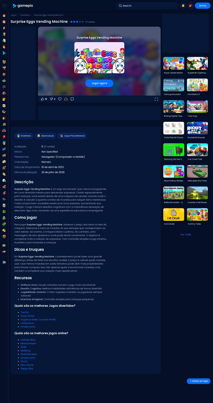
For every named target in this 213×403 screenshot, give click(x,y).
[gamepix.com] (23, 5)
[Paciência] (4, 205)
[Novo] (4, 40)
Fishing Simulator (172, 94)
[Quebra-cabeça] (4, 180)
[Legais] (4, 112)
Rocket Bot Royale (196, 137)
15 (46, 99)
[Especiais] (4, 53)
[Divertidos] (4, 143)
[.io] (4, 155)
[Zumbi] (4, 236)
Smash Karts (28, 326)
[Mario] (4, 168)
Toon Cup (192, 116)
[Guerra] (4, 224)
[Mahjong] (4, 162)
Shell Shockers (29, 354)
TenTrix (25, 312)
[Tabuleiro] (4, 81)
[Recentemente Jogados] (4, 22)
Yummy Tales (194, 224)
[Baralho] (4, 105)
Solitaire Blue (28, 339)
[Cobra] (4, 212)
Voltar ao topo (200, 381)
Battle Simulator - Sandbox (174, 202)
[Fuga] (4, 124)
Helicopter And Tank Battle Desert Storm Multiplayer (198, 180)
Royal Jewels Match (173, 72)
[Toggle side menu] (4, 5)
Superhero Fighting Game (198, 72)
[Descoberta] (4, 34)
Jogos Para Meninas (74, 135)
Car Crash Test (195, 159)
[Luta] (4, 130)
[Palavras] (4, 230)
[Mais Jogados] (4, 28)
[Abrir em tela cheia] (156, 99)
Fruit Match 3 (194, 94)
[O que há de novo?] (183, 5)
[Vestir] (4, 118)
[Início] (4, 15)
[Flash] (4, 137)
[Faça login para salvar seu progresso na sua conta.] (66, 99)
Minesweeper (28, 343)
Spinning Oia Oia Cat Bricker (174, 159)
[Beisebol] (4, 68)
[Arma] (4, 149)
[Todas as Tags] (4, 245)
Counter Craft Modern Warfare (198, 202)
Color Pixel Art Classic (174, 137)
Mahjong (25, 350)
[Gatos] (4, 99)
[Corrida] (4, 187)
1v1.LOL (24, 361)
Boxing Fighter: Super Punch (174, 116)
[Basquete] (4, 74)
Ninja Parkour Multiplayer (174, 180)
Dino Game (27, 365)
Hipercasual (47, 135)
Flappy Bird (27, 368)
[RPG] (4, 193)
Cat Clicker (169, 224)
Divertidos (25, 15)
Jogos (13, 15)
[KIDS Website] (4, 252)
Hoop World (27, 316)
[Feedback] (72, 99)
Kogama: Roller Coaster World (38, 319)
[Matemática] (4, 174)
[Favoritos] (190, 5)
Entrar (202, 5)
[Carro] (4, 93)
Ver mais (185, 234)
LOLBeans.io (27, 323)
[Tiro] (4, 199)
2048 (23, 347)
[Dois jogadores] (4, 62)
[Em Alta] (4, 47)
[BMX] (4, 87)
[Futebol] (4, 218)
